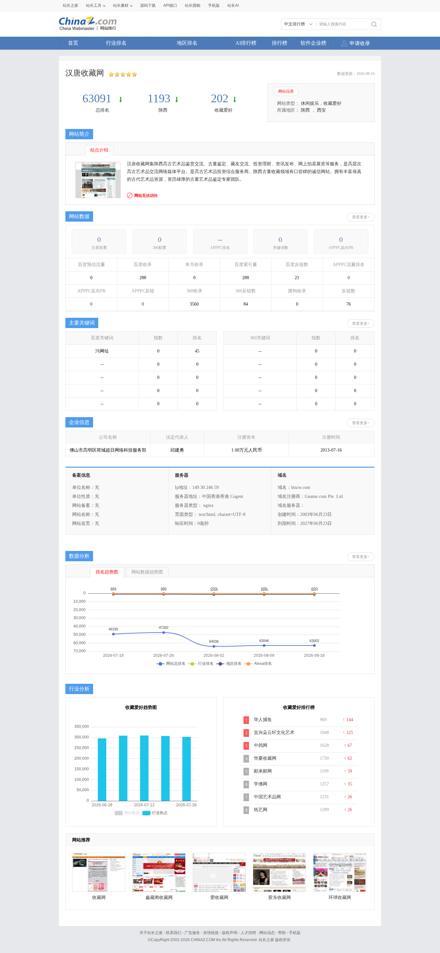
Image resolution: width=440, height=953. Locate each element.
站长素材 (121, 5)
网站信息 (286, 91)
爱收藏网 (219, 897)
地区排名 (187, 43)
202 (219, 98)
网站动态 (267, 932)
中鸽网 (260, 745)
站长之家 (70, 5)
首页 (73, 43)
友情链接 (211, 932)
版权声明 (229, 932)
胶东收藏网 (279, 897)
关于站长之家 (151, 932)
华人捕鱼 (263, 719)
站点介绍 (99, 150)
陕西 (162, 110)
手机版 (295, 932)
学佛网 (260, 784)
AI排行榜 (245, 43)
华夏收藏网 (265, 758)
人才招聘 (248, 932)
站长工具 (93, 5)
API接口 (170, 5)
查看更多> (361, 217)
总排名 (102, 110)
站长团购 (192, 5)
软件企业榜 (313, 43)
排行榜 (279, 43)
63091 (98, 98)
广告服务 (192, 932)
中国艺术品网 (267, 796)
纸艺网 (260, 809)
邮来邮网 (263, 771)
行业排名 (116, 43)
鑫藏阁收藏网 (159, 897)
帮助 (282, 932)
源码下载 (148, 5)
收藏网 (99, 897)
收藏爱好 (224, 110)
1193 (159, 98)
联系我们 (173, 932)
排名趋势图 (107, 572)
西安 (321, 110)
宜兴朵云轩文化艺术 (274, 732)
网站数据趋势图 (147, 572)
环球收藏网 (340, 897)
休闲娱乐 (310, 103)
